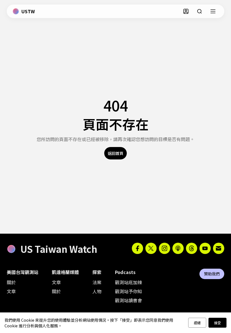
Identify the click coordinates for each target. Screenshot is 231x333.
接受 (217, 322)
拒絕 (197, 322)
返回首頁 (115, 153)
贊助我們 (212, 274)
